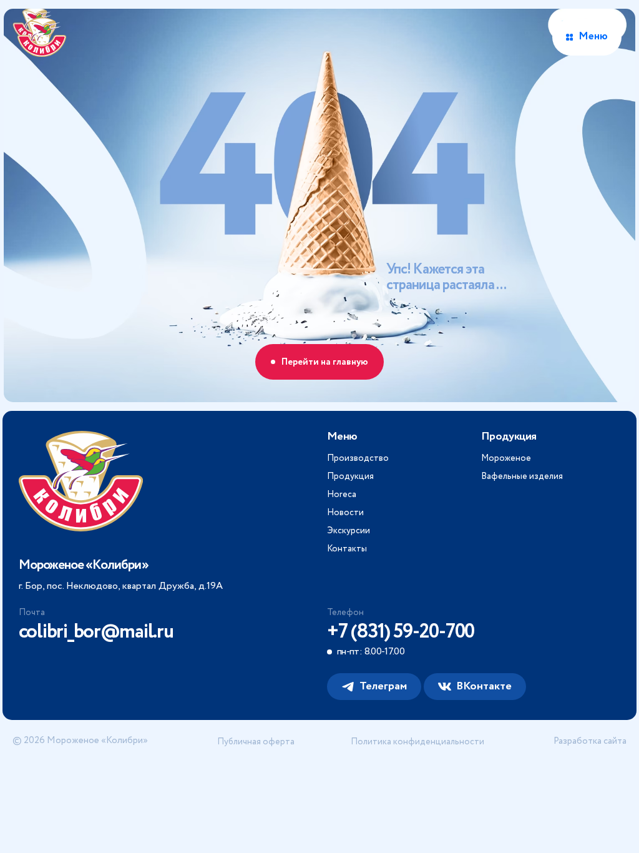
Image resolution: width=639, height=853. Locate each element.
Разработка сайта (590, 741)
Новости (345, 512)
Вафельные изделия (522, 476)
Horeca (341, 494)
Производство (358, 458)
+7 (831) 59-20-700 (400, 632)
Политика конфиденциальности (417, 742)
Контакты (347, 549)
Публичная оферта (256, 742)
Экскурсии (348, 531)
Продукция (350, 476)
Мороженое (506, 458)
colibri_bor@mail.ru (96, 632)
